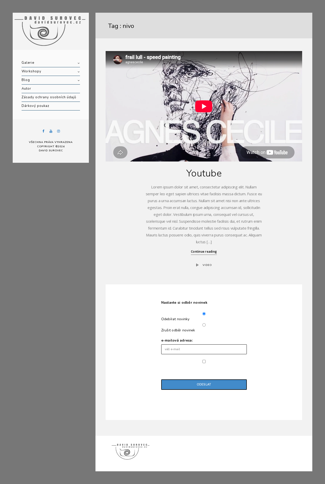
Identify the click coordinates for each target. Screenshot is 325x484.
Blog (26, 80)
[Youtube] (50, 131)
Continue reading (204, 251)
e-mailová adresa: (177, 340)
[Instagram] (58, 131)
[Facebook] (43, 131)
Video (207, 265)
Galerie (28, 62)
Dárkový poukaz (35, 106)
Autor (26, 88)
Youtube (204, 173)
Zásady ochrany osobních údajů (49, 97)
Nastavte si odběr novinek (184, 302)
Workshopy (31, 71)
